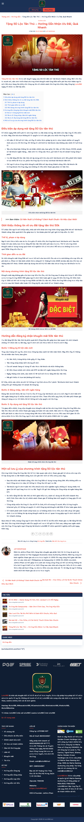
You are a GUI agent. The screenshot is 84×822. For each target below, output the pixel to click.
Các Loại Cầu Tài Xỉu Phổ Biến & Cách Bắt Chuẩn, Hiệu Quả (33, 613)
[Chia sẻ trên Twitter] (40, 534)
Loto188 (5, 695)
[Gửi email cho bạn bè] (44, 534)
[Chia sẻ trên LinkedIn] (51, 534)
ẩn (12, 94)
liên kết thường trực (59, 541)
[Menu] (3, 3)
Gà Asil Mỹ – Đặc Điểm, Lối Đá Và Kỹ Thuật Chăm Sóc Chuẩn (33, 620)
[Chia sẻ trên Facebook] (36, 534)
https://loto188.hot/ (38, 788)
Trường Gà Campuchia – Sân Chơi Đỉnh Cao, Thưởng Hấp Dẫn (34, 607)
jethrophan (50, 31)
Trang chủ (6, 17)
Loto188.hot (63, 776)
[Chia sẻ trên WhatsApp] (32, 534)
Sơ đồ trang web (8, 718)
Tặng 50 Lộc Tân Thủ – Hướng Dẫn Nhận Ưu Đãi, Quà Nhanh (33, 627)
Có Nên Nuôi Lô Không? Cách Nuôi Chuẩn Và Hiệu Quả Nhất (48, 219)
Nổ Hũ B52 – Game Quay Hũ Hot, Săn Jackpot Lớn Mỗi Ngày (33, 600)
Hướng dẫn (15, 17)
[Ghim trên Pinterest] (47, 534)
